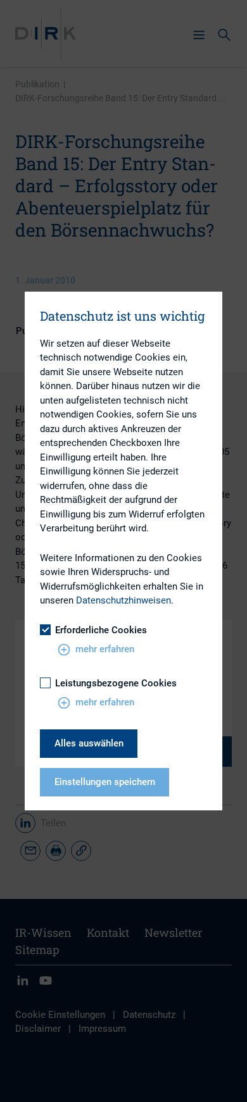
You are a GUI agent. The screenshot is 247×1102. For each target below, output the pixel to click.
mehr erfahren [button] (104, 649)
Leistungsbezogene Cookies (116, 683)
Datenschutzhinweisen (123, 600)
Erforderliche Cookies (101, 630)
